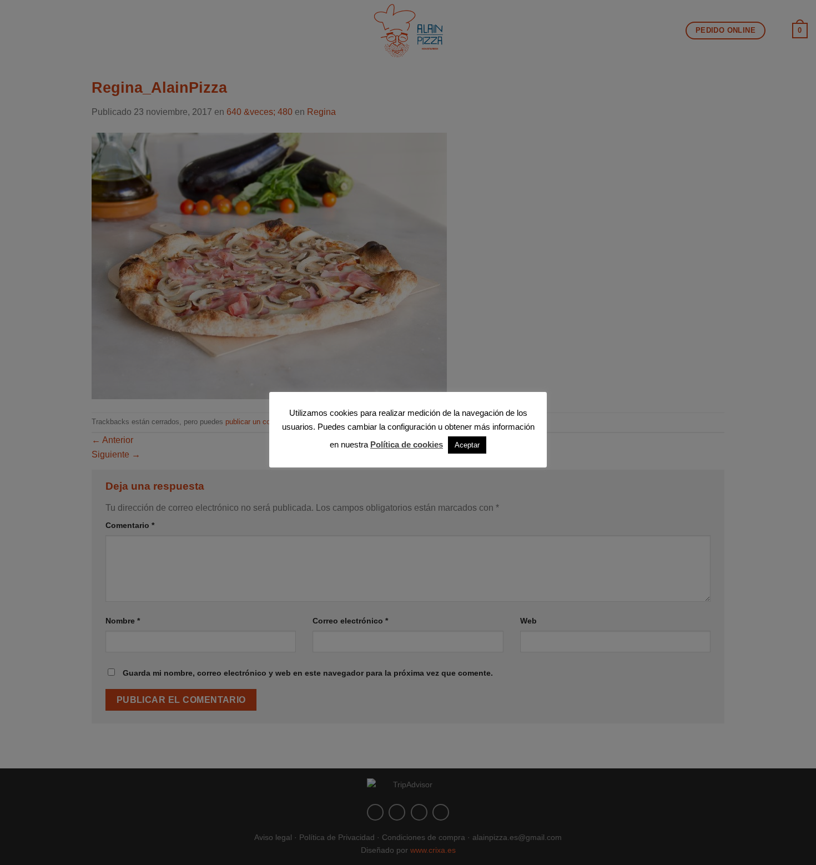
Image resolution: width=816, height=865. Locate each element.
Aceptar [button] (467, 445)
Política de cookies (406, 444)
